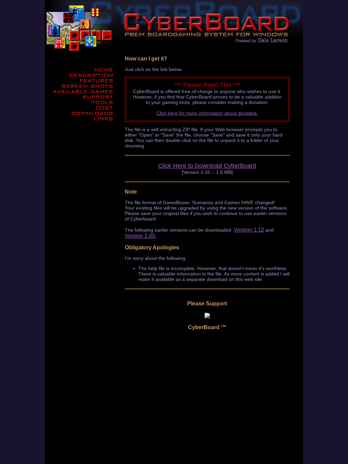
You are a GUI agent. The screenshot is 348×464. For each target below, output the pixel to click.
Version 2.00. (140, 236)
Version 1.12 (249, 230)
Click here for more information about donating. (207, 113)
